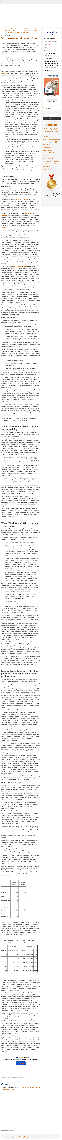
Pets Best (47, 161)
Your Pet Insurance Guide (31, 15)
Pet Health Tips (48, 158)
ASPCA (12, 1073)
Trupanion (47, 166)
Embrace (46, 142)
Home (3, 2)
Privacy (55, 108)
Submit (51, 118)
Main (14, 30)
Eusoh (54, 142)
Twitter (38, 1087)
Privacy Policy (23, 1136)
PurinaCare (47, 164)
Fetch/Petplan (48, 144)
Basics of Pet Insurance (20, 1073)
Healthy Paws (47, 147)
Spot (54, 164)
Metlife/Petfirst (47, 150)
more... (13, 1089)
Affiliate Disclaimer (36, 1136)
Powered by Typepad (10, 1136)
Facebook (31, 1087)
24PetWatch (47, 129)
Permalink (28, 1073)
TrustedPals (47, 169)
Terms (50, 108)
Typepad (23, 1087)
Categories (51, 125)
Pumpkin (55, 161)
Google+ (5, 1089)
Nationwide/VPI (48, 153)
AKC (54, 129)
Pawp (45, 155)
